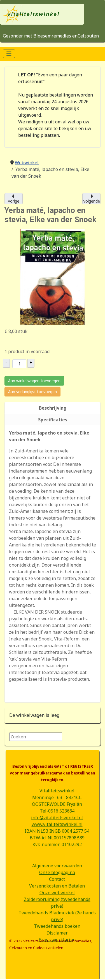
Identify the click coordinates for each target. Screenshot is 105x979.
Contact (57, 879)
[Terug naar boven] (95, 969)
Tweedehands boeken (57, 926)
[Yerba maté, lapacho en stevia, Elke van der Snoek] (52, 277)
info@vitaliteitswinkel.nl (57, 817)
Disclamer (57, 933)
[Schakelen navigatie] (9, 54)
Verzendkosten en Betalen (57, 886)
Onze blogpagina (57, 872)
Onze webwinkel (57, 892)
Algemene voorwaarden (57, 866)
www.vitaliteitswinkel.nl (57, 824)
